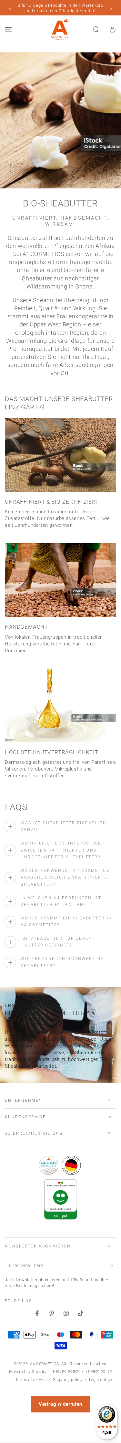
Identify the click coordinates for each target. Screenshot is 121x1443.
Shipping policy (68, 1379)
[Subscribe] (112, 1266)
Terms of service (31, 1379)
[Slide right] (110, 8)
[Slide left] (10, 8)
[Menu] (8, 29)
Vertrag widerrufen (60, 1404)
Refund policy (66, 1371)
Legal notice (100, 1379)
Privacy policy (99, 1371)
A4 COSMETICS (44, 1364)
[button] (95, 29)
